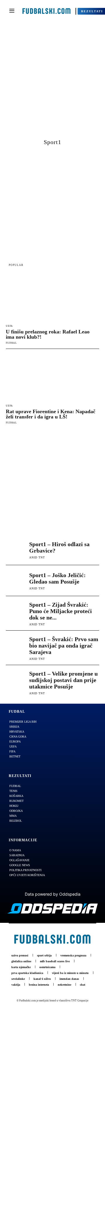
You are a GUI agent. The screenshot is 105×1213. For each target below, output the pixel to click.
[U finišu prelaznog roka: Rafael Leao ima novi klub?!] (52, 297)
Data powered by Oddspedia (52, 894)
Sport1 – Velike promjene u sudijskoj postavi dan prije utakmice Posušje (63, 680)
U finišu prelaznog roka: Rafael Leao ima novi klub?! (48, 334)
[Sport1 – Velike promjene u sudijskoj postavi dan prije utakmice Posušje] (16, 680)
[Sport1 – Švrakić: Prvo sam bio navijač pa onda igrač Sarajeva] (16, 646)
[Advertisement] (52, 82)
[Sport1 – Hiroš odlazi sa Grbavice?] (16, 549)
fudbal (11, 343)
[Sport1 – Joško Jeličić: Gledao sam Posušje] (16, 580)
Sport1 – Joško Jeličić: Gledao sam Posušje (57, 578)
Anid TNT (37, 557)
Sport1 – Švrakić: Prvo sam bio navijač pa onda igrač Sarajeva (63, 645)
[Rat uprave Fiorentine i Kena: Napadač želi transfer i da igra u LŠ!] (52, 377)
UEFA (9, 326)
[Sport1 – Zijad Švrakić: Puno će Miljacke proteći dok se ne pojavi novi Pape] (16, 611)
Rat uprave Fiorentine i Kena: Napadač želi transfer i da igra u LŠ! (50, 414)
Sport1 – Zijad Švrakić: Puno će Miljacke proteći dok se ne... (60, 611)
